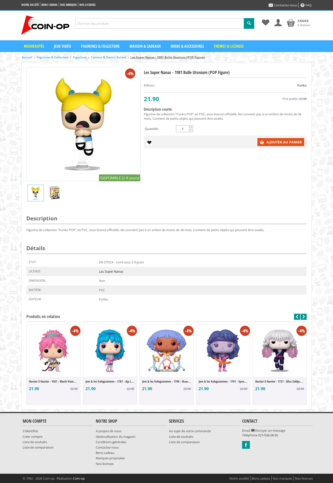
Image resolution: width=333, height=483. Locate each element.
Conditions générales (111, 442)
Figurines (80, 57)
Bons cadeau (49, 5)
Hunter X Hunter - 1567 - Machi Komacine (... (53, 381)
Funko (302, 85)
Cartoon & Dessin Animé (108, 57)
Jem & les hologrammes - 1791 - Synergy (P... (223, 381)
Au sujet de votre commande (190, 431)
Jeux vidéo (62, 46)
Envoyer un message (270, 430)
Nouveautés (34, 46)
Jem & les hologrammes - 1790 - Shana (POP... (166, 381)
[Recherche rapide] (249, 23)
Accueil (27, 57)
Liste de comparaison (38, 447)
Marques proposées (110, 458)
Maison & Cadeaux (145, 46)
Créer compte (32, 436)
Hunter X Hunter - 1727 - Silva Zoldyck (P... (279, 381)
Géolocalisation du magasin (116, 436)
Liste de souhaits (35, 442)
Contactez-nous (285, 5)
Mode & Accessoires (187, 46)
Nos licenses (87, 5)
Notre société (30, 5)
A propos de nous (108, 431)
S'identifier (30, 431)
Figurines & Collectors (100, 46)
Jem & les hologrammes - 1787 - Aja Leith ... (110, 381)
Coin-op (79, 478)
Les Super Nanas (111, 271)
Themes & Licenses (229, 46)
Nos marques (68, 5)
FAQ (308, 5)
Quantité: (151, 129)
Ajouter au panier (284, 142)
